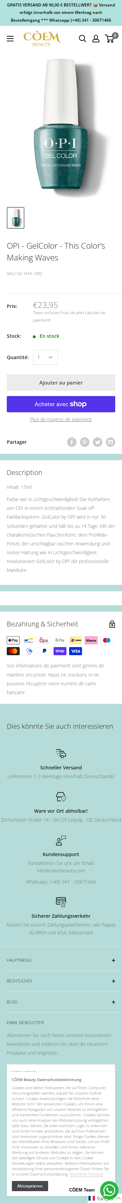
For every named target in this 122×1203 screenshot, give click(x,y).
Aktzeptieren (30, 1186)
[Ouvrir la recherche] (82, 38)
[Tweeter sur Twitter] (97, 442)
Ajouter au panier (61, 382)
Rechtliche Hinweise (86, 1174)
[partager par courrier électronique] (110, 442)
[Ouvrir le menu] (10, 38)
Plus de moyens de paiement (61, 419)
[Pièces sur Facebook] (72, 442)
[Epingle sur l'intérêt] (84, 442)
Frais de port (72, 312)
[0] (109, 39)
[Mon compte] (96, 38)
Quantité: (18, 357)
